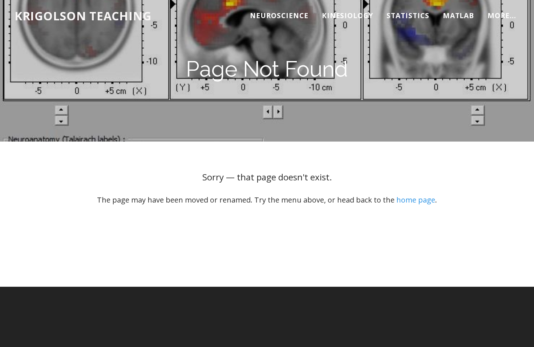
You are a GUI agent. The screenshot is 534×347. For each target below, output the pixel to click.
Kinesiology (347, 15)
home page (415, 200)
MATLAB (458, 15)
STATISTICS (408, 15)
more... (502, 15)
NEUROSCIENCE (279, 15)
